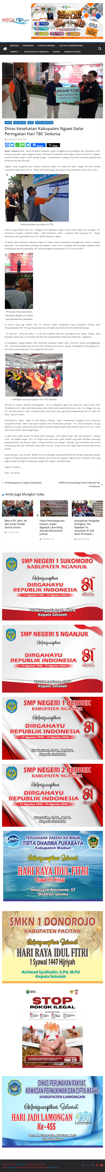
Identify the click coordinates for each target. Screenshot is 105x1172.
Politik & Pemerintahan (71, 45)
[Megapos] (5, 49)
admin (24, 139)
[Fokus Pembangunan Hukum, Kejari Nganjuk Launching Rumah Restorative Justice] (52, 502)
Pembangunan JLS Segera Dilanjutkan (23, 482)
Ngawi (30, 123)
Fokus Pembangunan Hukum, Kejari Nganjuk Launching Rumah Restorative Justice (52, 527)
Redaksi (56, 51)
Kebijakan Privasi (72, 51)
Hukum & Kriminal (46, 45)
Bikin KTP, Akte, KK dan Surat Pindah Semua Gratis (16, 524)
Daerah (13, 51)
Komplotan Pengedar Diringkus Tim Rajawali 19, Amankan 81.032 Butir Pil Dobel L (87, 527)
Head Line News (19, 123)
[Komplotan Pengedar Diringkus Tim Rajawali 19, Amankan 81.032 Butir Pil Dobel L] (87, 502)
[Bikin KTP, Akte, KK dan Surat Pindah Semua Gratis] (17, 502)
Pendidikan (28, 45)
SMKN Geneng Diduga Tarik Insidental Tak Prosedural (79, 484)
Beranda (14, 45)
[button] (18, 52)
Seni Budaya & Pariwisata (36, 51)
